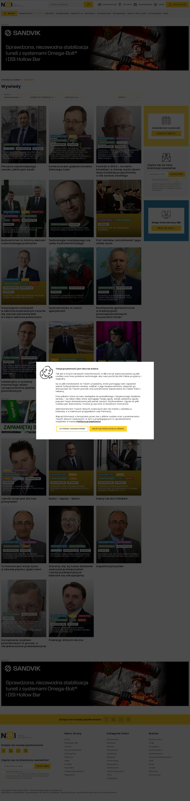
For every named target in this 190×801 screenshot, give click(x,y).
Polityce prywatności (89, 421)
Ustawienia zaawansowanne (72, 428)
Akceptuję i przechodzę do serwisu (108, 428)
